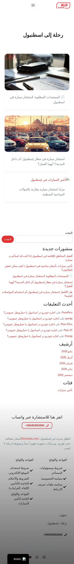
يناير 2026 (66, 369)
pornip (68, 318)
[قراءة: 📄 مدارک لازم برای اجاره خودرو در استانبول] (37, 72)
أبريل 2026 (66, 357)
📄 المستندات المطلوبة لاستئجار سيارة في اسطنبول (42, 276)
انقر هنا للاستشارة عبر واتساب (37, 417)
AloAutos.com (30, 438)
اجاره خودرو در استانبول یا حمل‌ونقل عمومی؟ (29, 312)
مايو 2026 (66, 351)
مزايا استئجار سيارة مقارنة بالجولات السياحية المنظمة (42, 192)
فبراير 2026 (65, 363)
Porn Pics (66, 324)
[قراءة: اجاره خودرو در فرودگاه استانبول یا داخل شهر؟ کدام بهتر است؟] (37, 133)
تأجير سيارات (64, 390)
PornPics (67, 312)
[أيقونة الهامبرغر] (33, 5)
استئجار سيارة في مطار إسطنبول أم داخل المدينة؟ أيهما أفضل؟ (38, 161)
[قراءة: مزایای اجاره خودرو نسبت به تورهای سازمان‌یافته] (50, 179)
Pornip (68, 336)
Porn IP (68, 330)
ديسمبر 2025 (65, 374)
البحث (68, 232)
